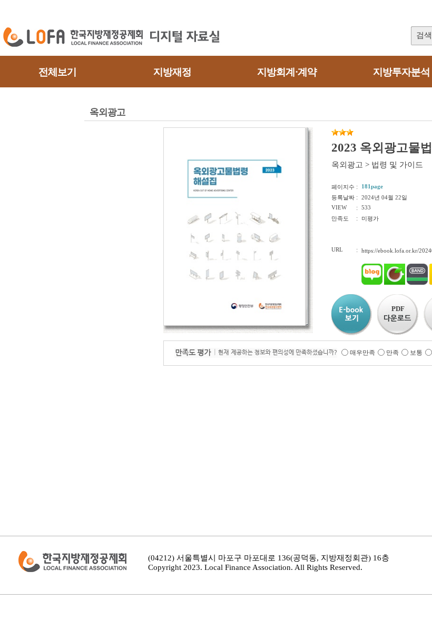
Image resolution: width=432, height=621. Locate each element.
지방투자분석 (401, 71)
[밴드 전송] (417, 282)
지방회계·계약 (287, 71)
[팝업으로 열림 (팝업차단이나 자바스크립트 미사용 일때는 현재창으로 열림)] (234, 323)
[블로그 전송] (371, 282)
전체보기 (57, 71)
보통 (416, 352)
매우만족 (362, 352)
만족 (392, 352)
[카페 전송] (394, 282)
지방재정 (172, 71)
